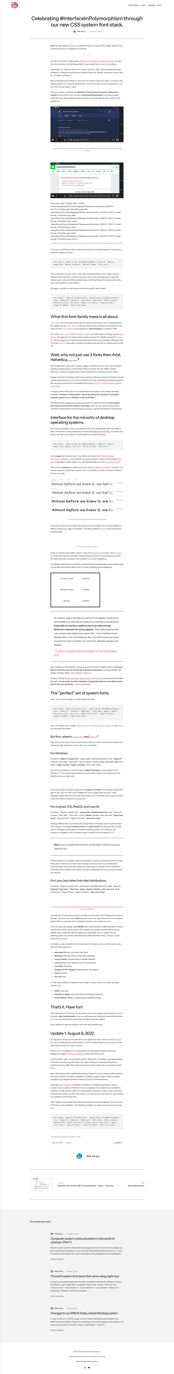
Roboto (80, 343)
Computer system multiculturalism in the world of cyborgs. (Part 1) (82, 1265)
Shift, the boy (81, 31)
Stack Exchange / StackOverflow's (79, 678)
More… (160, 5)
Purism (103, 529)
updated (72, 46)
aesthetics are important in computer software (96, 61)
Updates (68, 1167)
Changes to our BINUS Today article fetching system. (84, 1338)
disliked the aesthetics (75, 1078)
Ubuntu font (97, 553)
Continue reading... (57, 1284)
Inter (58, 793)
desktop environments (101, 432)
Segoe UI (64, 340)
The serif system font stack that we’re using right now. (84, 1301)
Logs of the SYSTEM (57, 1167)
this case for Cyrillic (112, 462)
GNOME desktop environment (98, 467)
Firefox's (99, 678)
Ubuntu (119, 553)
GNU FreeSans (65, 1109)
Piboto (58, 1075)
